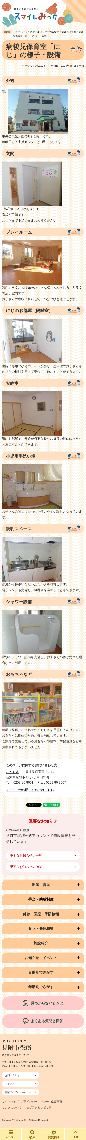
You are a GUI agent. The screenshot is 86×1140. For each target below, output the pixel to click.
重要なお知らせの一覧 (26, 855)
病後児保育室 (69, 32)
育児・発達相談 (41, 929)
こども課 (12, 771)
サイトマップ (10, 1101)
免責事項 (56, 1101)
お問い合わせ (12, 1075)
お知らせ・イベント (41, 958)
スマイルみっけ (38, 32)
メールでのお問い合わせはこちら (30, 790)
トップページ (20, 32)
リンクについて (12, 1107)
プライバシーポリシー (35, 1101)
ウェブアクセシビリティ (39, 1107)
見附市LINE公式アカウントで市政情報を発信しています (40, 839)
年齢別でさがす (41, 987)
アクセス (10, 1084)
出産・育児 (41, 885)
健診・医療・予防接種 (41, 914)
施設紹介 (54, 32)
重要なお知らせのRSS (26, 867)
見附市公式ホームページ (18, 1092)
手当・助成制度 (41, 899)
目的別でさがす (41, 972)
